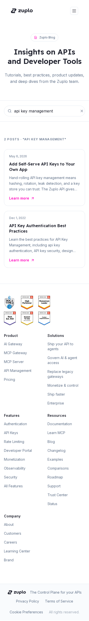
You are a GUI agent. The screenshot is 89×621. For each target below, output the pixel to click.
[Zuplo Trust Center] (11, 303)
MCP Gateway (15, 353)
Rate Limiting (14, 441)
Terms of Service (59, 601)
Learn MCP (56, 433)
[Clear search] (82, 111)
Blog (51, 441)
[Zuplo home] (22, 11)
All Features (13, 486)
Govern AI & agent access (62, 360)
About (9, 524)
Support (54, 486)
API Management (17, 370)
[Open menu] (74, 11)
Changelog (56, 450)
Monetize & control (62, 385)
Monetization (14, 459)
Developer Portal (18, 450)
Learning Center (17, 551)
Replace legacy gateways (60, 374)
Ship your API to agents (60, 346)
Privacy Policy (27, 601)
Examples (55, 459)
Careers (10, 542)
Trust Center (57, 495)
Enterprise (55, 403)
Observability (14, 468)
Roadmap (55, 477)
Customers (12, 533)
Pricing (9, 379)
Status (52, 504)
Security (10, 477)
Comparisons (58, 468)
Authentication (15, 424)
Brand (9, 560)
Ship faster (56, 394)
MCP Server (14, 362)
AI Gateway (13, 344)
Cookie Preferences (26, 612)
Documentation (59, 424)
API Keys (11, 433)
